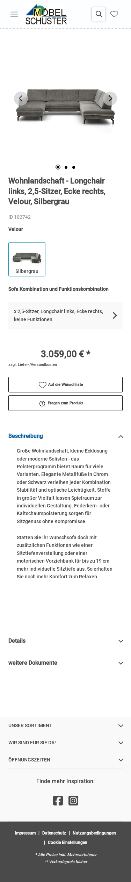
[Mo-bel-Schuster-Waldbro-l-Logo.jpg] (46, 14)
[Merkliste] (114, 14)
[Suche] (98, 14)
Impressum (25, 833)
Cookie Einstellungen (67, 842)
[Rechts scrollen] (110, 99)
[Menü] (14, 14)
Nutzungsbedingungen (94, 833)
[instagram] (73, 801)
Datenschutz (54, 833)
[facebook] (58, 801)
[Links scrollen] (21, 99)
